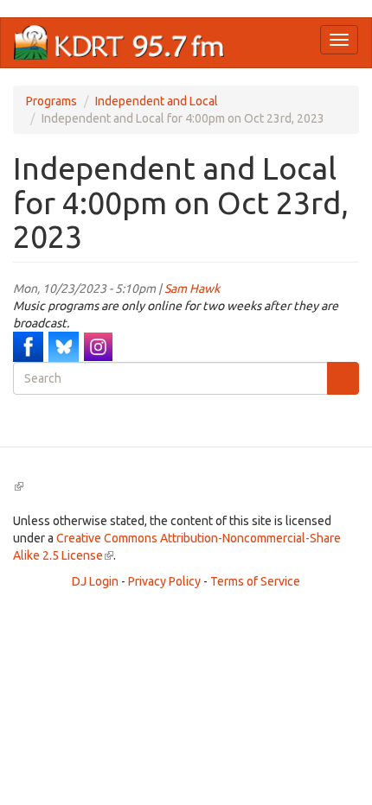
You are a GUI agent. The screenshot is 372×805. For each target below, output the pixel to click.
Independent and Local (156, 101)
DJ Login (95, 581)
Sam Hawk (192, 288)
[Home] (119, 42)
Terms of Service (255, 581)
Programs (51, 101)
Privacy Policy (164, 581)
